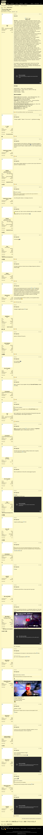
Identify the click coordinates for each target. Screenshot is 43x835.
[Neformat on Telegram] (7, 828)
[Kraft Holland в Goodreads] (3, 354)
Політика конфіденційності (32, 828)
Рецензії (21, 3)
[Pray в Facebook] (3, 259)
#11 (40, 331)
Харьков (11, 321)
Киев (12, 250)
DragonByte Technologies (30, 832)
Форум (3, 3)
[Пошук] (41, 4)
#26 (40, 704)
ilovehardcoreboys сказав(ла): (20, 674)
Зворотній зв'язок (17, 828)
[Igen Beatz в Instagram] (4, 631)
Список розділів (4, 5)
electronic (13, 11)
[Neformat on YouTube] (4, 828)
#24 (40, 648)
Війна (8, 3)
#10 (40, 304)
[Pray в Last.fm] (2, 259)
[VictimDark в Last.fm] (2, 399)
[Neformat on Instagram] (3, 828)
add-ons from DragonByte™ (19, 832)
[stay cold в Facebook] (3, 540)
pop (16, 11)
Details (36, 832)
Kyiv (12, 739)
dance (10, 11)
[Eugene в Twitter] (3, 184)
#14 (40, 402)
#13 (40, 380)
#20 (40, 542)
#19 (40, 517)
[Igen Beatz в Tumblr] (5, 631)
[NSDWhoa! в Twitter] (4, 329)
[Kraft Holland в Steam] (4, 354)
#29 (40, 774)
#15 (40, 424)
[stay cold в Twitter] (4, 540)
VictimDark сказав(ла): (18, 407)
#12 (40, 356)
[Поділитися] (39, 14)
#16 (40, 446)
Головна (2, 829)
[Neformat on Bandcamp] (12, 828)
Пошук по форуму (24, 5)
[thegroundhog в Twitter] (3, 745)
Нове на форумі (10, 5)
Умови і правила (23, 828)
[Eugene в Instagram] (4, 184)
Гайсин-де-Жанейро (9, 176)
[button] (13, 5)
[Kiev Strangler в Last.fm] (2, 377)
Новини (12, 3)
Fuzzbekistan (11, 683)
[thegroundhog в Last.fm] (2, 745)
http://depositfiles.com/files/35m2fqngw (22, 99)
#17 (40, 467)
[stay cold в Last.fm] (2, 540)
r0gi (2, 11)
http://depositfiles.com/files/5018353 (21, 102)
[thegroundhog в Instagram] (4, 745)
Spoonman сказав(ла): (18, 780)
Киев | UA (11, 622)
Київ (12, 348)
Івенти (26, 3)
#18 (40, 490)
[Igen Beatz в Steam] (6, 631)
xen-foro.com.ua (23, 833)
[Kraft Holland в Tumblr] (2, 354)
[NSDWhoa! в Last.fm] (3, 329)
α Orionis (11, 276)
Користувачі (17, 5)
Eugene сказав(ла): (18, 192)
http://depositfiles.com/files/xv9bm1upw (24, 105)
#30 (40, 795)
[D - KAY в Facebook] (2, 136)
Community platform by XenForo (21, 831)
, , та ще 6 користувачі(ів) (24, 112)
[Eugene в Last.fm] (2, 184)
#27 (40, 725)
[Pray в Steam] (4, 259)
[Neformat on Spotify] (10, 828)
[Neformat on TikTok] (6, 828)
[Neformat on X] (9, 828)
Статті (17, 3)
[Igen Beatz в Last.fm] (2, 631)
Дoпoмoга (39, 828)
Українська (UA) (6, 826)
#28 (40, 748)
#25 (40, 669)
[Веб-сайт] (2, 329)
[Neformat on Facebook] (1, 828)
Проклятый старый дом (9, 28)
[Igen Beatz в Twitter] (3, 631)
